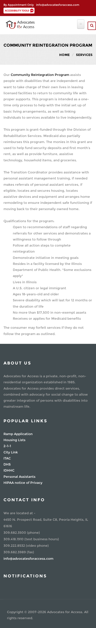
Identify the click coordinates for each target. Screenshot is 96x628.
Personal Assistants (19, 477)
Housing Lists (14, 440)
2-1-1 (7, 446)
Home (64, 55)
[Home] (20, 24)
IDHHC (8, 470)
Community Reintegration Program (40, 75)
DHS (7, 464)
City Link (10, 452)
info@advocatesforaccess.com (57, 5)
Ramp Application (18, 434)
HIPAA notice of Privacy (22, 483)
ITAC (7, 458)
